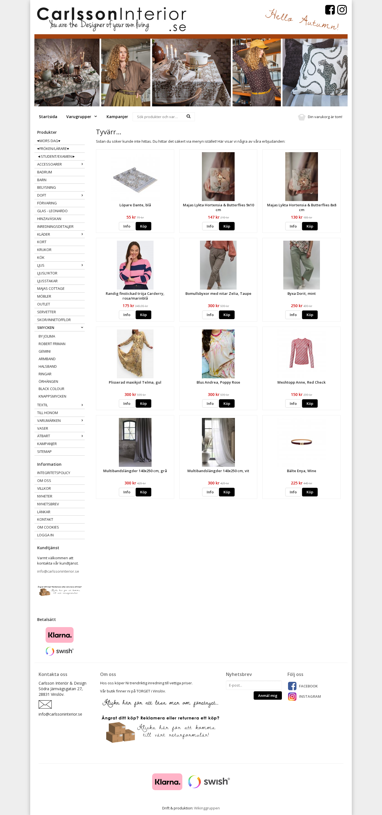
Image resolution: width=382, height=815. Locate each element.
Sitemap (44, 451)
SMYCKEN (45, 327)
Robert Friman (52, 343)
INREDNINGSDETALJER (55, 226)
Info (126, 226)
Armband (47, 358)
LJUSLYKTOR (47, 273)
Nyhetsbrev (48, 503)
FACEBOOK (308, 686)
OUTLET (43, 304)
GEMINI (45, 351)
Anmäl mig (267, 695)
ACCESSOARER (49, 164)
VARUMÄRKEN (49, 420)
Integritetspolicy (53, 472)
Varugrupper (79, 116)
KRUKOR (44, 249)
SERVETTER (46, 311)
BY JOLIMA (47, 336)
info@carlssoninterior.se (58, 571)
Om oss (44, 480)
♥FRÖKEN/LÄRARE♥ (53, 148)
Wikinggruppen (207, 808)
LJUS (40, 265)
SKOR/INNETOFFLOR (54, 319)
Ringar (45, 373)
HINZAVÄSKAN (49, 218)
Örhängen (48, 381)
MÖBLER (44, 296)
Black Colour (51, 388)
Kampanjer (117, 116)
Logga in (45, 534)
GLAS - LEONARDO (52, 210)
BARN (41, 179)
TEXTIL (42, 404)
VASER (42, 428)
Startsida (48, 116)
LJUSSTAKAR (47, 280)
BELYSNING (46, 187)
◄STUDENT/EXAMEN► (56, 156)
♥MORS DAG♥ (48, 140)
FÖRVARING (47, 202)
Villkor (44, 488)
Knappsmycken (52, 396)
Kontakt (45, 519)
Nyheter (44, 496)
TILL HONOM (47, 412)
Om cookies (48, 527)
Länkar (43, 511)
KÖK (40, 257)
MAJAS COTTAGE (51, 288)
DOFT (41, 195)
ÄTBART (43, 435)
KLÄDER (43, 234)
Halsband (48, 366)
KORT (41, 241)
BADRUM (44, 172)
